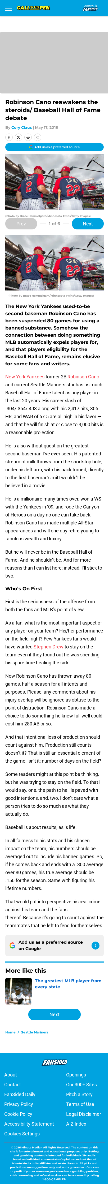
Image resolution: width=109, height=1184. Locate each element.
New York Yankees (24, 376)
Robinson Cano (83, 376)
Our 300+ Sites (81, 1084)
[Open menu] (8, 8)
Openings (76, 1075)
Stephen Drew (48, 646)
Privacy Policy (18, 1104)
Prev (21, 223)
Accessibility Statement (29, 1124)
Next (88, 223)
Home (10, 1032)
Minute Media (30, 1147)
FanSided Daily (19, 1094)
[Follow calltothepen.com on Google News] (95, 946)
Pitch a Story (79, 1094)
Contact (12, 1084)
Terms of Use (80, 1104)
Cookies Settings (22, 1133)
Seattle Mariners (34, 1032)
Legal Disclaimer (83, 1114)
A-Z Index (76, 1124)
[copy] (37, 137)
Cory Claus (21, 127)
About (10, 1075)
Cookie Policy (18, 1114)
